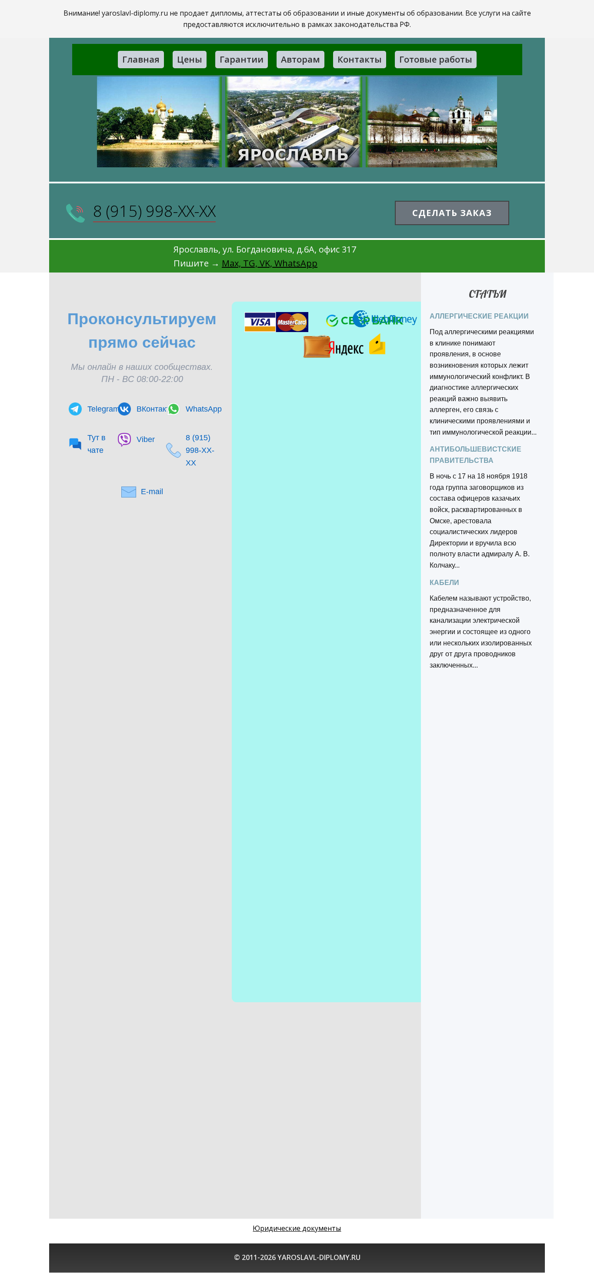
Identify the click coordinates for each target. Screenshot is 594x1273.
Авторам (300, 59)
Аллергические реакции (479, 316)
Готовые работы (435, 59)
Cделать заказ (452, 213)
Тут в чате (96, 444)
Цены (189, 59)
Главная (141, 59)
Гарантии (242, 59)
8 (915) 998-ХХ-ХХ (154, 211)
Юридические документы (297, 1228)
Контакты (359, 59)
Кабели (444, 582)
